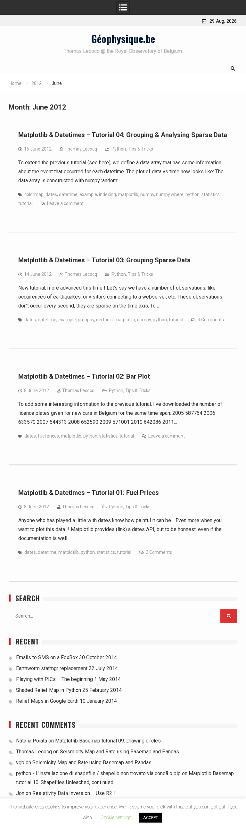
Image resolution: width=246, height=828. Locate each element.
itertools (104, 319)
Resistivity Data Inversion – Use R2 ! (73, 793)
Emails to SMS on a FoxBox (47, 657)
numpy (147, 194)
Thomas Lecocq (81, 149)
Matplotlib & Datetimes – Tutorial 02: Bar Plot (84, 376)
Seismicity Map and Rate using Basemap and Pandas (119, 752)
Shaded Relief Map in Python (48, 690)
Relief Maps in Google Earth (47, 701)
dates (51, 194)
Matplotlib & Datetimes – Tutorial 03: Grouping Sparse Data (104, 260)
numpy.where (170, 194)
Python (118, 149)
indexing (107, 194)
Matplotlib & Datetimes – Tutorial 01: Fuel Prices (88, 492)
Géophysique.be (123, 38)
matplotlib (128, 194)
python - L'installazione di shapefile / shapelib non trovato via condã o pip (98, 773)
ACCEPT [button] (150, 817)
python (192, 194)
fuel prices (48, 436)
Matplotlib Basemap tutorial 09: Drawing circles (108, 741)
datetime (68, 194)
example (88, 194)
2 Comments (159, 552)
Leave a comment (65, 203)
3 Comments (211, 319)
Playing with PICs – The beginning (54, 679)
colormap (34, 194)
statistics (210, 194)
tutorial (25, 203)
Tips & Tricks (140, 149)
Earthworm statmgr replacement (51, 668)
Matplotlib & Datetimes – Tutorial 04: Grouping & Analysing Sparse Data (122, 135)
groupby (86, 319)
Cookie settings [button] (116, 817)
